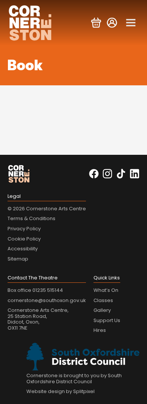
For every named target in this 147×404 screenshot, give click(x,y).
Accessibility (23, 248)
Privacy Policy (24, 228)
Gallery (102, 310)
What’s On (105, 290)
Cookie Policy (24, 238)
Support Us (106, 320)
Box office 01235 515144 (35, 290)
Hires (99, 330)
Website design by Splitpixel (60, 391)
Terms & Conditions (31, 218)
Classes (103, 300)
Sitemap (18, 258)
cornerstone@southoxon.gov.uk (47, 300)
